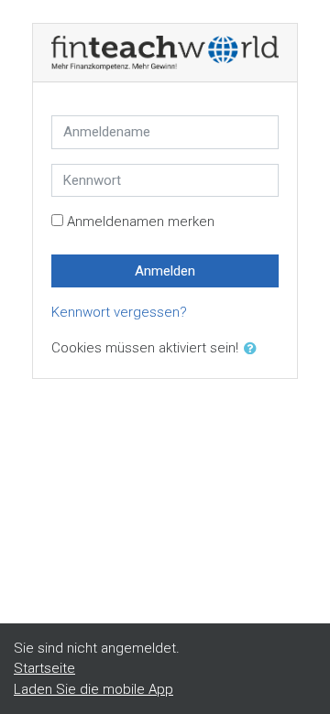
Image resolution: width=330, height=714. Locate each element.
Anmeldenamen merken (140, 221)
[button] (254, 349)
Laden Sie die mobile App (93, 689)
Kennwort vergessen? (119, 312)
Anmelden (165, 271)
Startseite (44, 668)
